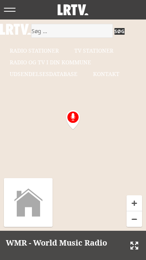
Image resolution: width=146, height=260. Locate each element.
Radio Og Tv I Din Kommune (50, 62)
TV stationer (93, 50)
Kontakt (106, 74)
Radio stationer (34, 50)
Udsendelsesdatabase (43, 74)
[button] (73, 120)
